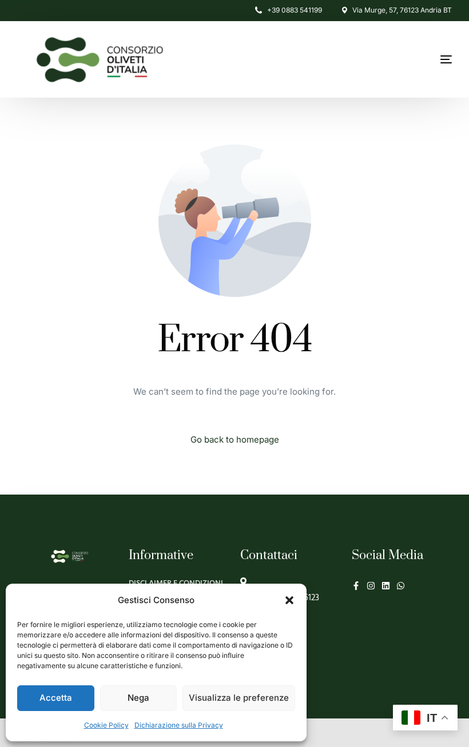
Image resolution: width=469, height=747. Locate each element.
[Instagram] (371, 585)
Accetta (55, 697)
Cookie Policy (106, 725)
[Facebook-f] (356, 585)
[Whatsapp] (400, 585)
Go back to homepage (234, 439)
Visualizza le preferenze (239, 697)
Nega (138, 697)
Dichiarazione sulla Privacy (178, 725)
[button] (289, 600)
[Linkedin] (385, 585)
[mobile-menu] (417, 59)
